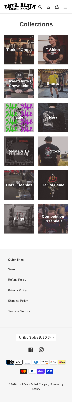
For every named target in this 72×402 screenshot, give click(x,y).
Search (12, 269)
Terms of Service (19, 311)
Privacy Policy (17, 290)
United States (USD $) (35, 337)
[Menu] (65, 6)
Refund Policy (17, 279)
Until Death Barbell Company (34, 384)
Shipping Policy (18, 300)
